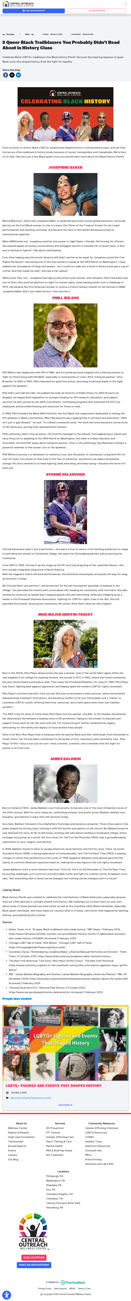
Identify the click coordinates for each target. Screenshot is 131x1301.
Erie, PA (50, 1189)
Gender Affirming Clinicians (101, 1128)
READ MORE (64, 1105)
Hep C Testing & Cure (59, 1141)
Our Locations (33, 1257)
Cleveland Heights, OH (59, 1194)
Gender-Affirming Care (60, 1137)
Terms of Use (84, 1288)
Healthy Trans (93, 1141)
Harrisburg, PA (54, 1207)
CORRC (89, 1137)
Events (12, 1150)
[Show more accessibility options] (6, 1295)
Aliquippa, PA (54, 1185)
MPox (88, 1154)
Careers (12, 1154)
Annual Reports (17, 1146)
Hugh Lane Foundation (21, 1137)
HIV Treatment (54, 1154)
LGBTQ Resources (96, 1132)
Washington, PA (55, 1180)
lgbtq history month (41, 1098)
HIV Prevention (55, 1128)
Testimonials (15, 1141)
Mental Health (54, 1146)
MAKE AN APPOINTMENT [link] (35, 11)
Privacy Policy (44, 1288)
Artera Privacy (93, 1159)
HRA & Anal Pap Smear (59, 1150)
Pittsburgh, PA (54, 1176)
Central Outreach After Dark (63, 1203)
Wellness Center (17, 1128)
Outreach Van (93, 1150)
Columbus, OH (54, 1198)
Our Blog (13, 1159)
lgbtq (27, 1098)
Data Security (60, 1288)
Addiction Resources (97, 1146)
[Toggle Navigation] (125, 4)
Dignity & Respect (18, 1132)
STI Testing (53, 1132)
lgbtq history (17, 1098)
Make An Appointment (35, 1265)
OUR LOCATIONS (98, 11)
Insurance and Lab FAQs (99, 1163)
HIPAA (72, 1288)
